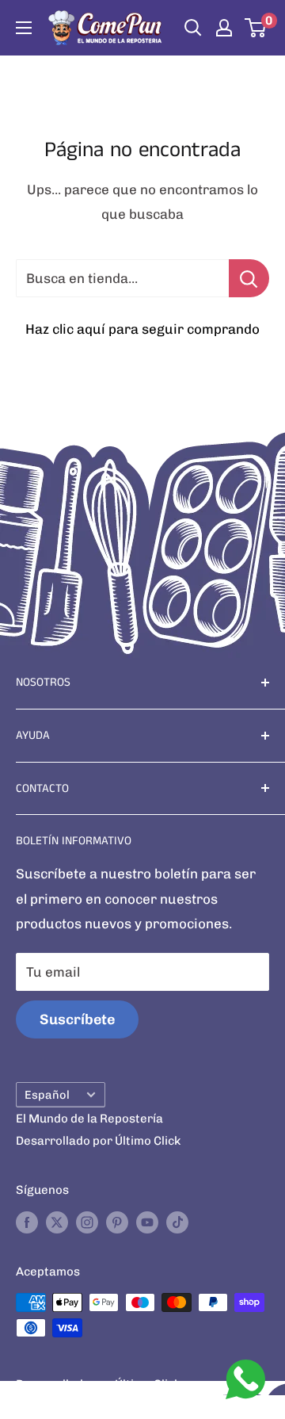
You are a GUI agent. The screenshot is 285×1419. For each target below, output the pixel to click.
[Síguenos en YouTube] (147, 1222)
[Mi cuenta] (224, 27)
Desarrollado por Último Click (98, 1141)
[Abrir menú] (24, 27)
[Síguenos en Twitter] (57, 1222)
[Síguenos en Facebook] (27, 1222)
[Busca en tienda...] (249, 278)
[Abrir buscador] (193, 27)
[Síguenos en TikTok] (177, 1222)
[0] (256, 27)
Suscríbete (77, 1019)
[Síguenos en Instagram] (87, 1222)
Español (47, 1095)
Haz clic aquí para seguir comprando (142, 329)
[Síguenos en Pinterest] (117, 1222)
